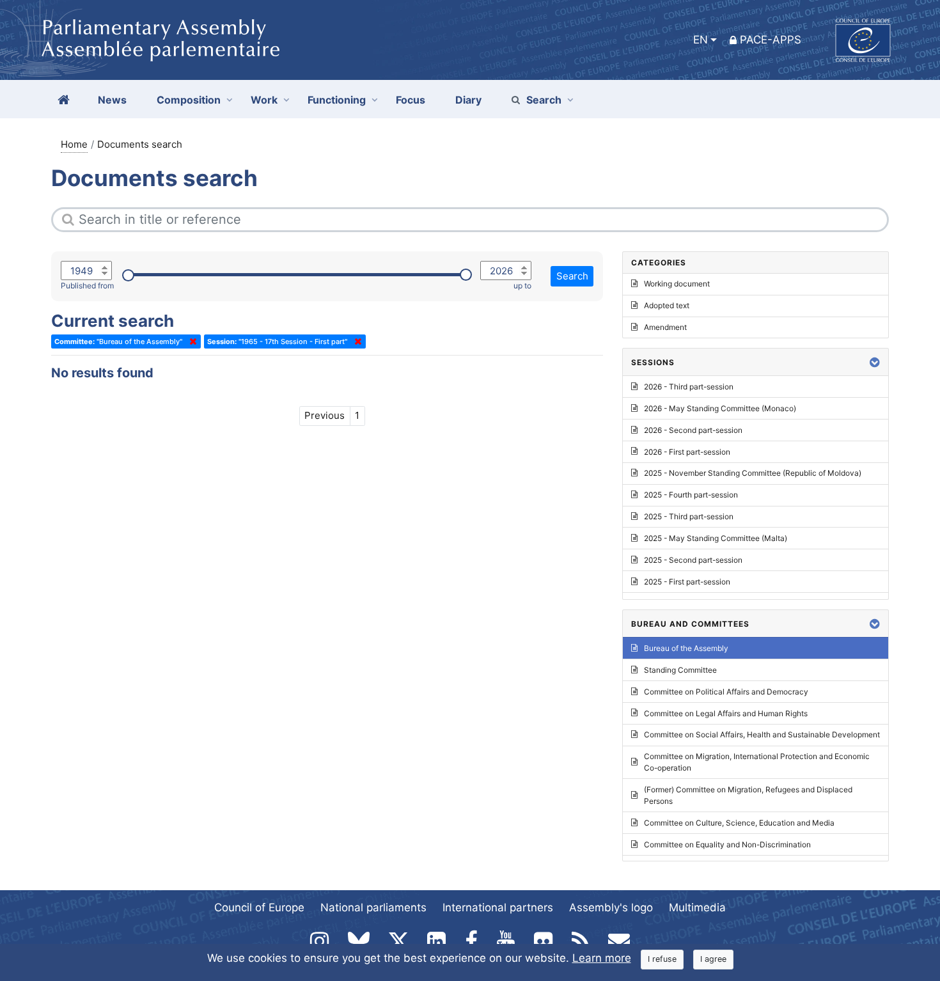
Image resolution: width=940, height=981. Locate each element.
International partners (498, 907)
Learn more (601, 958)
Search (543, 99)
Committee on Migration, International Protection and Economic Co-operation (757, 762)
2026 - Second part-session (693, 430)
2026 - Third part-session (688, 386)
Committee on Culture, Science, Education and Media (739, 823)
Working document (677, 283)
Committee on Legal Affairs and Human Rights (726, 713)
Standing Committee (680, 670)
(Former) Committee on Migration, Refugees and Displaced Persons (748, 795)
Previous (324, 415)
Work (264, 99)
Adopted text (666, 305)
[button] (875, 362)
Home (74, 144)
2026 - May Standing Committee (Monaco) (720, 408)
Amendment (665, 327)
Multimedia (697, 907)
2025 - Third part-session (688, 516)
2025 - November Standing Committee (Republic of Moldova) (752, 473)
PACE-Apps (770, 39)
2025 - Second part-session (693, 560)
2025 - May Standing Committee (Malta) (715, 538)
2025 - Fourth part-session (691, 494)
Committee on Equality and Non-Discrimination (727, 844)
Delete (190, 341)
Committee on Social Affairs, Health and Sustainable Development (762, 734)
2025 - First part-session (687, 581)
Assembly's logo (611, 907)
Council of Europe (259, 907)
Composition (189, 99)
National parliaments (373, 907)
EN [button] (700, 39)
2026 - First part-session (687, 452)
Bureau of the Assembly (686, 648)
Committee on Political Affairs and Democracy (726, 691)
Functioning (337, 99)
